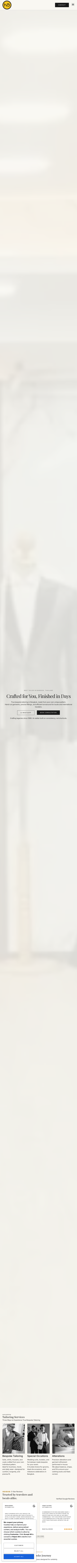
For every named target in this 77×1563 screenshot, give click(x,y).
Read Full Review (47, 1529)
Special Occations (37, 1456)
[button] (73, 4)
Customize (18, 1545)
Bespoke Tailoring (12, 1456)
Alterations (58, 1456)
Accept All (19, 1556)
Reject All (18, 1551)
